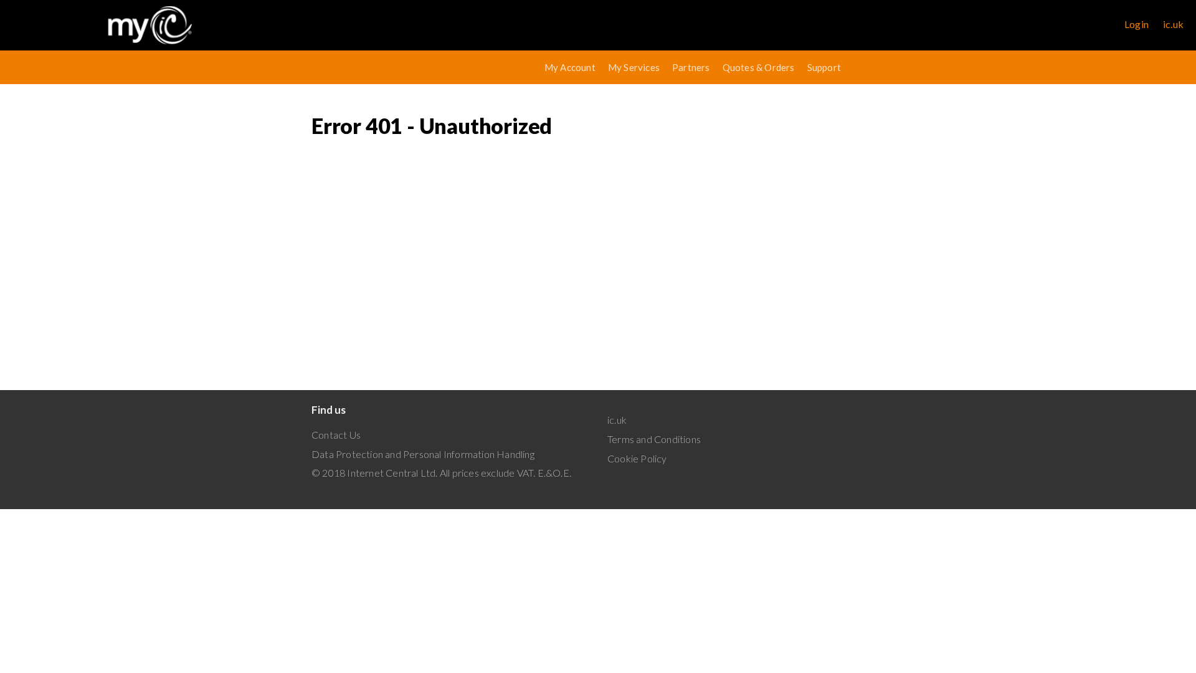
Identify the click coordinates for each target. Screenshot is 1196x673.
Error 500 (1075, 67)
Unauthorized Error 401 (988, 67)
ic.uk (1173, 24)
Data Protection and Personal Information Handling (422, 454)
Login (1136, 24)
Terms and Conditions (654, 439)
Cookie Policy (637, 458)
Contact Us (336, 435)
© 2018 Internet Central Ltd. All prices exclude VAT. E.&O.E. (441, 473)
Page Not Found (888, 67)
